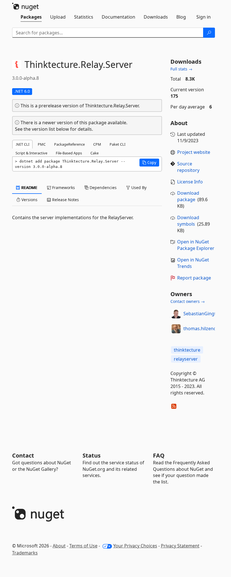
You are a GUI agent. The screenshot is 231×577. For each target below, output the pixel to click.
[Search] (209, 33)
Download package (188, 196)
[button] (149, 163)
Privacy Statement (180, 546)
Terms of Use (83, 546)
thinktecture (187, 350)
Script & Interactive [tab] (31, 153)
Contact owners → (187, 301)
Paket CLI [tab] (117, 144)
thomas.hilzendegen (205, 328)
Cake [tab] (94, 153)
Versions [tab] (28, 199)
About (59, 546)
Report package (194, 278)
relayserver (186, 359)
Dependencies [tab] (102, 187)
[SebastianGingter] (176, 314)
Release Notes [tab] (65, 199)
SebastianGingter (202, 313)
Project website (193, 152)
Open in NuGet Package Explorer (195, 245)
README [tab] (28, 187)
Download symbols (188, 220)
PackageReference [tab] (69, 144)
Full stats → (181, 69)
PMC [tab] (42, 144)
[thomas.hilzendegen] (176, 329)
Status (92, 455)
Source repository (188, 167)
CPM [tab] (97, 144)
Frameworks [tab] (63, 187)
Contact (23, 455)
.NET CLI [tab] (22, 144)
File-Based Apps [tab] (69, 153)
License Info (190, 182)
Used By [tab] (138, 187)
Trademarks (25, 553)
